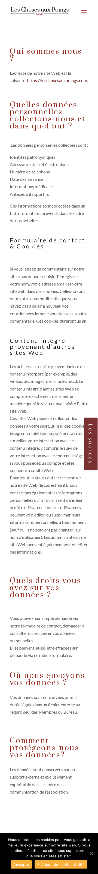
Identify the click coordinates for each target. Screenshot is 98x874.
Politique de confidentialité (61, 864)
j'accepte (21, 864)
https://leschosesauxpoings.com (57, 80)
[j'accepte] (91, 853)
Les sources (91, 444)
